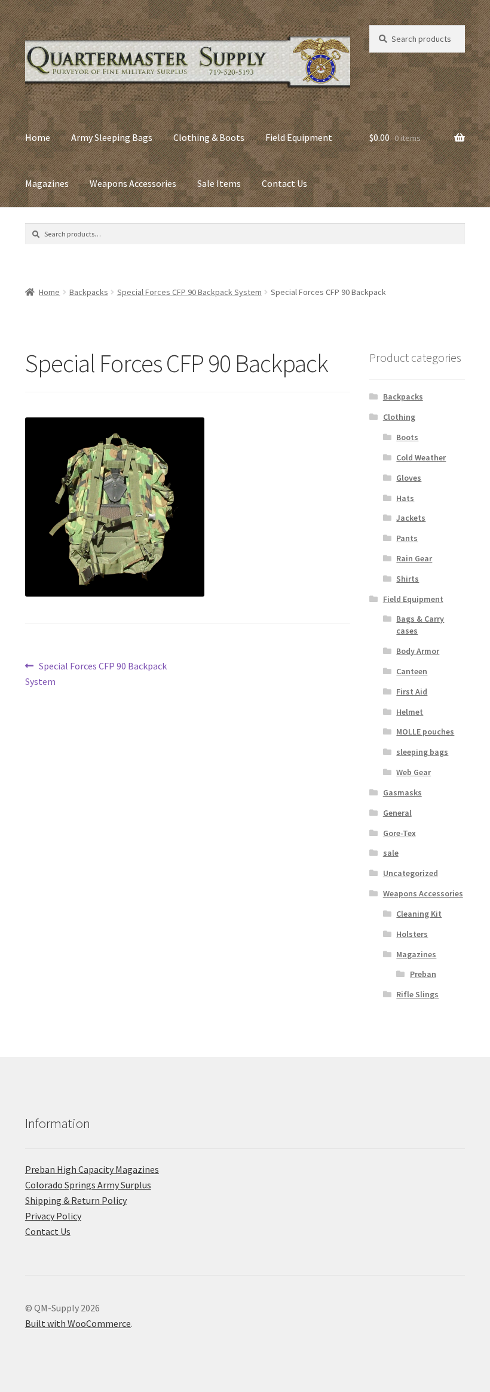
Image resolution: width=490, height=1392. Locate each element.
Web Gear (413, 772)
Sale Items (219, 183)
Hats (405, 498)
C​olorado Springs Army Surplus (88, 1185)
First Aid (411, 691)
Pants (407, 538)
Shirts (407, 578)
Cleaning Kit (419, 913)
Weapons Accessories (133, 183)
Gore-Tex (399, 833)
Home (37, 137)
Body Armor (417, 651)
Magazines (47, 183)
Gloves (408, 477)
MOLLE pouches (425, 731)
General (397, 812)
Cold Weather (421, 457)
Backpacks (88, 292)
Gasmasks (402, 792)
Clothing (399, 416)
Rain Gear (414, 558)
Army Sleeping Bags (111, 137)
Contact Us (284, 183)
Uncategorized (410, 873)
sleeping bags (422, 751)
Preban (423, 974)
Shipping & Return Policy (76, 1200)
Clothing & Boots (208, 137)
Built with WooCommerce (78, 1323)
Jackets (410, 517)
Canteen (411, 671)
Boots (407, 437)
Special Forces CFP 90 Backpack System (189, 292)
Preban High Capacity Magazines (92, 1169)
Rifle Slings (417, 994)
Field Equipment (298, 137)
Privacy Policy (53, 1216)
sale (391, 852)
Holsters (412, 934)
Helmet (409, 711)
